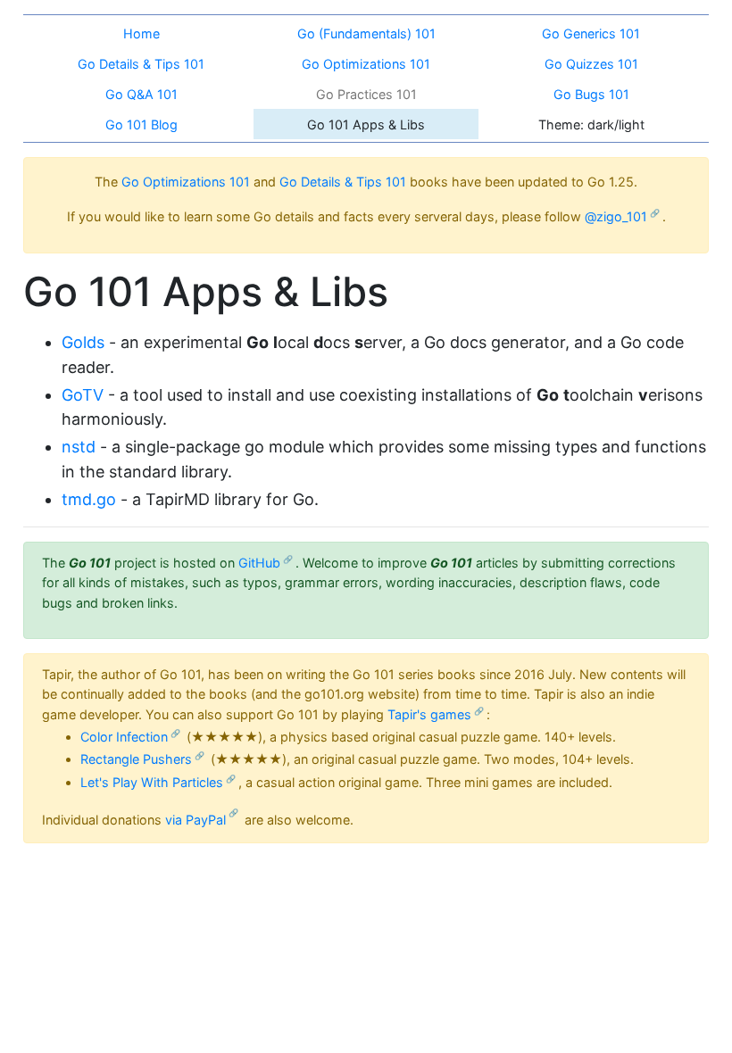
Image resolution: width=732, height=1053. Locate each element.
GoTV (83, 395)
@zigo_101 (616, 216)
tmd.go (89, 499)
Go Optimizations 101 (185, 181)
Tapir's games (429, 714)
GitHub (259, 562)
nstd (79, 446)
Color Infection (124, 736)
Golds (83, 342)
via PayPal (195, 819)
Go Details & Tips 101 (342, 181)
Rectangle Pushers (136, 759)
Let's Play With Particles (151, 782)
